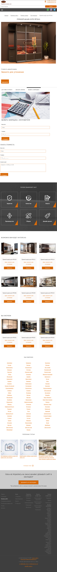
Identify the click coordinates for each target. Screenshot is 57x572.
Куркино (28, 390)
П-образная (18, 503)
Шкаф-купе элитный (48, 553)
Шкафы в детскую (49, 511)
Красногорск (28, 388)
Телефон (3, 131)
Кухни (16, 494)
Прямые (49, 500)
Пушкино (9, 409)
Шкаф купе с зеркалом (48, 543)
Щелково (28, 425)
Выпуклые (28, 498)
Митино (28, 395)
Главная (6, 15)
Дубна (9, 374)
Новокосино (9, 402)
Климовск (28, 381)
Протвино (47, 406)
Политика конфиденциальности (28, 559)
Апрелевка (9, 363)
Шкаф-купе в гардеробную (48, 534)
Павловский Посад (9, 406)
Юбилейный (9, 429)
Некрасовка (28, 400)
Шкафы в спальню (49, 521)
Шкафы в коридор (49, 526)
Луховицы (28, 393)
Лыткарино (47, 393)
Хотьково (9, 423)
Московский (9, 397)
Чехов (47, 423)
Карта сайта (35, 558)
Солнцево (9, 416)
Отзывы (2, 505)
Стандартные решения (6, 501)
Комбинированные (29, 502)
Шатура (9, 425)
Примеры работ (14, 15)
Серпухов (28, 413)
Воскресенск (28, 367)
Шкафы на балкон (49, 529)
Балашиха (28, 363)
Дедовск (28, 370)
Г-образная (17, 496)
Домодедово (47, 372)
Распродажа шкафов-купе (7, 503)
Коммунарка (28, 383)
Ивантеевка (28, 379)
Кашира (9, 381)
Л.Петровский (47, 390)
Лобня (9, 393)
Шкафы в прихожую (49, 508)
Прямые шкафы (24, 15)
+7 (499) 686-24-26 (23, 564)
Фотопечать (28, 507)
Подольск (28, 406)
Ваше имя (3, 124)
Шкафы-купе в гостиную (48, 519)
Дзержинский (47, 370)
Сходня (28, 418)
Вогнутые (28, 500)
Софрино (28, 416)
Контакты (3, 508)
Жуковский (9, 376)
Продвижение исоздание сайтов (28, 569)
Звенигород (47, 376)
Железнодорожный (47, 374)
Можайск (47, 395)
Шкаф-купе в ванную (48, 538)
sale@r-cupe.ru (28, 566)
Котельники (28, 386)
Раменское (47, 409)
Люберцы (9, 395)
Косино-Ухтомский (9, 386)
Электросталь (28, 427)
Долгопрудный (28, 372)
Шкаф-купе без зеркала (48, 548)
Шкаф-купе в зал (47, 536)
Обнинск (9, 404)
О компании (3, 496)
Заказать (5, 82)
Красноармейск (9, 388)
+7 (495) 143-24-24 (51, 0)
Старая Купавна (47, 416)
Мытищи (28, 397)
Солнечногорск (47, 413)
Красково (47, 386)
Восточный (47, 367)
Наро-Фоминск (47, 397)
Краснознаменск (47, 388)
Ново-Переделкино (47, 400)
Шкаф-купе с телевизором (48, 545)
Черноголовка (28, 423)
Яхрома (28, 429)
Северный (47, 411)
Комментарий (3, 162)
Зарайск (28, 376)
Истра (47, 379)
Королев (47, 383)
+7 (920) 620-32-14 (51, 2)
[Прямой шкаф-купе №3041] (28, 43)
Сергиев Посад (9, 413)
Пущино (28, 409)
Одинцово (28, 404)
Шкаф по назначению (48, 505)
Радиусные (48, 498)
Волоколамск (9, 367)
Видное (28, 365)
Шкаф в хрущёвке (49, 531)
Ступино (10, 418)
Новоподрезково (28, 402)
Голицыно (9, 370)
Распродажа (28, 505)
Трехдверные (33, 15)
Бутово (9, 365)
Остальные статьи (27, 465)
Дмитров (9, 372)
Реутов (9, 411)
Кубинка (9, 390)
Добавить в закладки (28, 482)
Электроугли (47, 427)
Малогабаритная (19, 498)
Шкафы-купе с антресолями (48, 524)
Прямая (17, 501)
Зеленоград (9, 379)
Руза (28, 411)
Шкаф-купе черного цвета (48, 550)
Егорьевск (28, 374)
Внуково (48, 365)
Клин (47, 381)
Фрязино (28, 420)
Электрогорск (9, 427)
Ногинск (47, 402)
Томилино (47, 418)
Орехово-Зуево (47, 404)
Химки (47, 420)
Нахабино (9, 400)
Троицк (9, 420)
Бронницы (47, 363)
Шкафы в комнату (49, 516)
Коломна (9, 383)
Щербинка (47, 425)
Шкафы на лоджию (49, 514)
